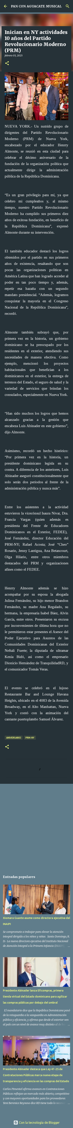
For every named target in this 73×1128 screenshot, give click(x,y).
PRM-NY (30, 737)
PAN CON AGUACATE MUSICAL (36, 6)
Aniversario (13, 737)
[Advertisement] (36, 826)
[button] (7, 63)
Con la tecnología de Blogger (39, 1122)
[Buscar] (67, 6)
